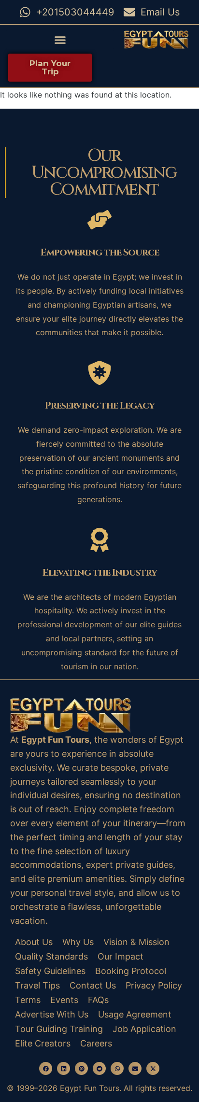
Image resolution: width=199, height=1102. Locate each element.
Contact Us (93, 985)
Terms (28, 1000)
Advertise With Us (51, 1014)
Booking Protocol (130, 971)
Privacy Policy (154, 985)
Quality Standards (51, 956)
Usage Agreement (134, 1014)
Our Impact (120, 956)
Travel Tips (37, 985)
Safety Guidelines (50, 971)
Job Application (144, 1029)
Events (64, 1000)
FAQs (98, 1000)
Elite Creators (43, 1043)
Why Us (78, 942)
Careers (96, 1043)
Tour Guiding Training (59, 1029)
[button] (60, 39)
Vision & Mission (136, 942)
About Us (34, 942)
